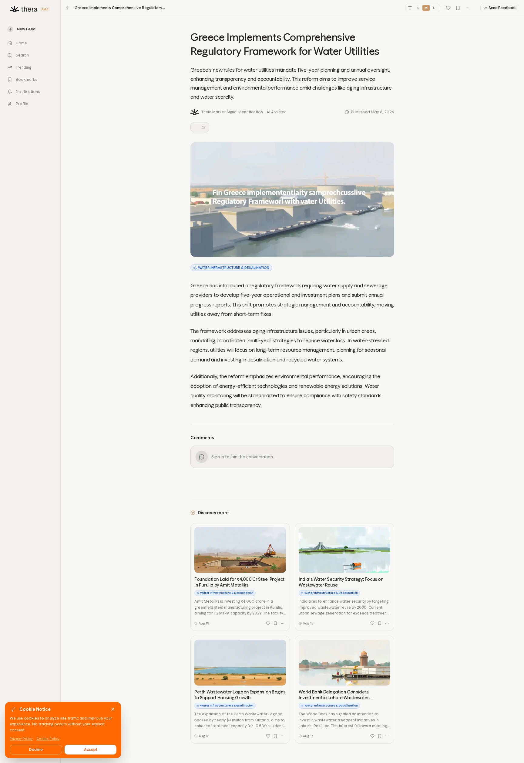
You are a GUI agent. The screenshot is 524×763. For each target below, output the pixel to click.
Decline (36, 749)
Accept (90, 749)
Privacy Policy (21, 739)
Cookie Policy (47, 739)
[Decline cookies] (112, 709)
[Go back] (68, 8)
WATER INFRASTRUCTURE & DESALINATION (233, 267)
